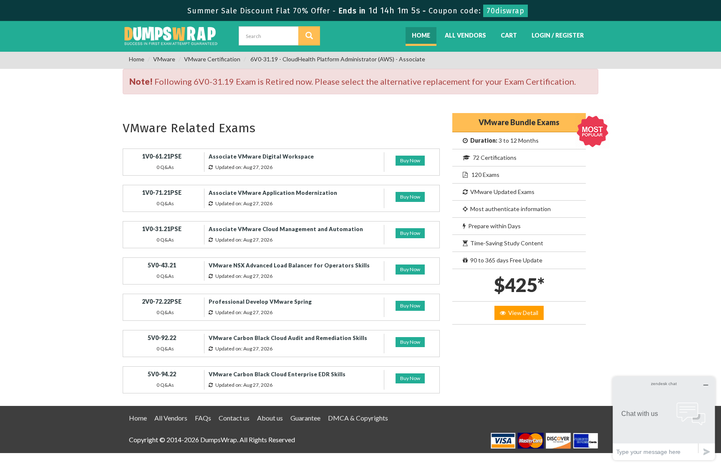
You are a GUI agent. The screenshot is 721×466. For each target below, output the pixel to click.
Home (421, 35)
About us (270, 418)
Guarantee (305, 418)
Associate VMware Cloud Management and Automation (286, 229)
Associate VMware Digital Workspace (261, 156)
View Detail (522, 312)
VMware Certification (212, 59)
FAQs (203, 418)
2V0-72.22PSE (162, 301)
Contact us (234, 418)
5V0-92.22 (162, 337)
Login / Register (558, 35)
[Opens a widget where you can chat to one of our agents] (664, 418)
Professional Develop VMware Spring (260, 301)
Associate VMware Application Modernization (273, 192)
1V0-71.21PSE (162, 192)
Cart (509, 35)
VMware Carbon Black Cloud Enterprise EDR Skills (277, 374)
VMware (164, 59)
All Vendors (465, 35)
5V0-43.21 (162, 265)
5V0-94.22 (162, 374)
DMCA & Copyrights (358, 418)
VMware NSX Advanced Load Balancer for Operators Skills (289, 265)
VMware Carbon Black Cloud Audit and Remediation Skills (288, 338)
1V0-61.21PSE (162, 156)
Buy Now (410, 160)
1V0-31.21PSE (162, 228)
